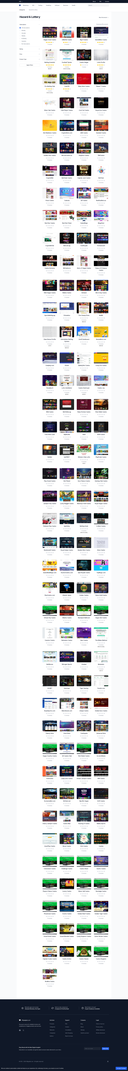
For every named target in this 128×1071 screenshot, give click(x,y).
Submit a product (85, 1033)
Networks (52, 1030)
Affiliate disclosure (100, 1030)
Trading (40, 5)
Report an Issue (69, 1036)
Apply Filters (30, 65)
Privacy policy (99, 1026)
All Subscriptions (26, 27)
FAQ (100, 1)
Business (65, 5)
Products (52, 1023)
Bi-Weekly (24, 38)
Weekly (23, 35)
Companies (52, 1033)
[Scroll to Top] (108, 1061)
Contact (107, 1)
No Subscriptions (26, 43)
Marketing (25, 5)
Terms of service (100, 1023)
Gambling (48, 5)
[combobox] (98, 5)
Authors (51, 1036)
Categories (22, 9)
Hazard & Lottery (33, 9)
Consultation (68, 1030)
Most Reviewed (103, 17)
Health (73, 5)
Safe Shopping (69, 1033)
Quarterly (24, 41)
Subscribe (105, 1048)
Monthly (23, 30)
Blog (82, 1023)
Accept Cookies (121, 1068)
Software (57, 5)
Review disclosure (100, 1033)
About (94, 1)
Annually (24, 33)
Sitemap (83, 1030)
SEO (33, 5)
